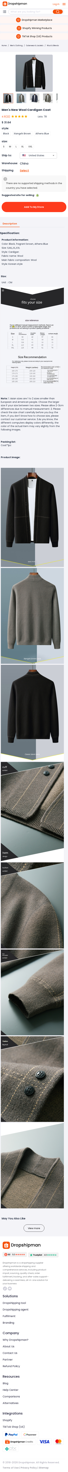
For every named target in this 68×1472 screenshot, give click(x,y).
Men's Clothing (16, 45)
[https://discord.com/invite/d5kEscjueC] (10, 1289)
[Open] (53, 155)
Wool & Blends (53, 45)
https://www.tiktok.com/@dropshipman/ (5, 1289)
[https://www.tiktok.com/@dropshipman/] (5, 1289)
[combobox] (33, 155)
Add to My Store (34, 207)
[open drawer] (64, 4)
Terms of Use (11, 1467)
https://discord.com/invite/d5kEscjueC (10, 1289)
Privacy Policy (29, 1467)
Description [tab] (10, 223)
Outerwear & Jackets (34, 45)
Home (4, 45)
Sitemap (44, 1467)
